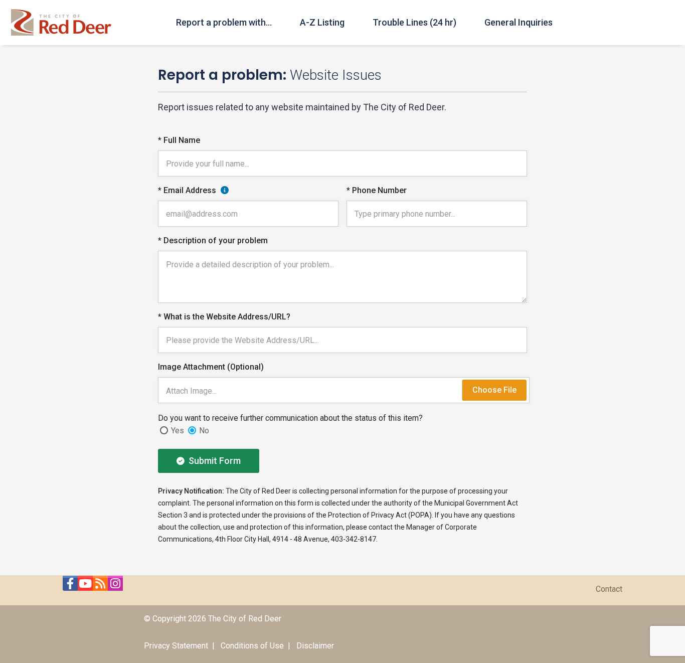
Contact (609, 589)
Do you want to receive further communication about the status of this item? (290, 418)
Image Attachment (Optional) (211, 367)
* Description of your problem (213, 240)
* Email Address (187, 190)
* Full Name (179, 140)
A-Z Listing (322, 22)
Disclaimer (315, 645)
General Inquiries (518, 22)
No (204, 430)
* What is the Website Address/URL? (224, 316)
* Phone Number (377, 190)
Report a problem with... (224, 22)
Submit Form (214, 460)
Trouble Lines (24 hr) (414, 22)
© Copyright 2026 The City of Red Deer (212, 618)
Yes (177, 430)
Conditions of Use (252, 645)
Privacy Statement (176, 645)
